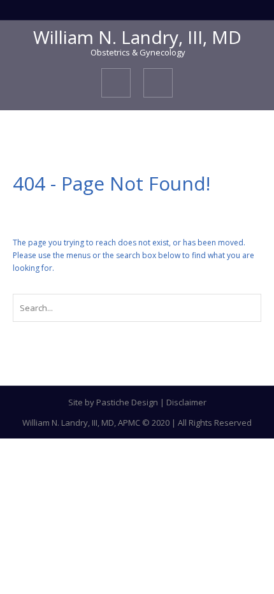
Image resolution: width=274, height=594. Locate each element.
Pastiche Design (127, 402)
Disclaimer (186, 402)
